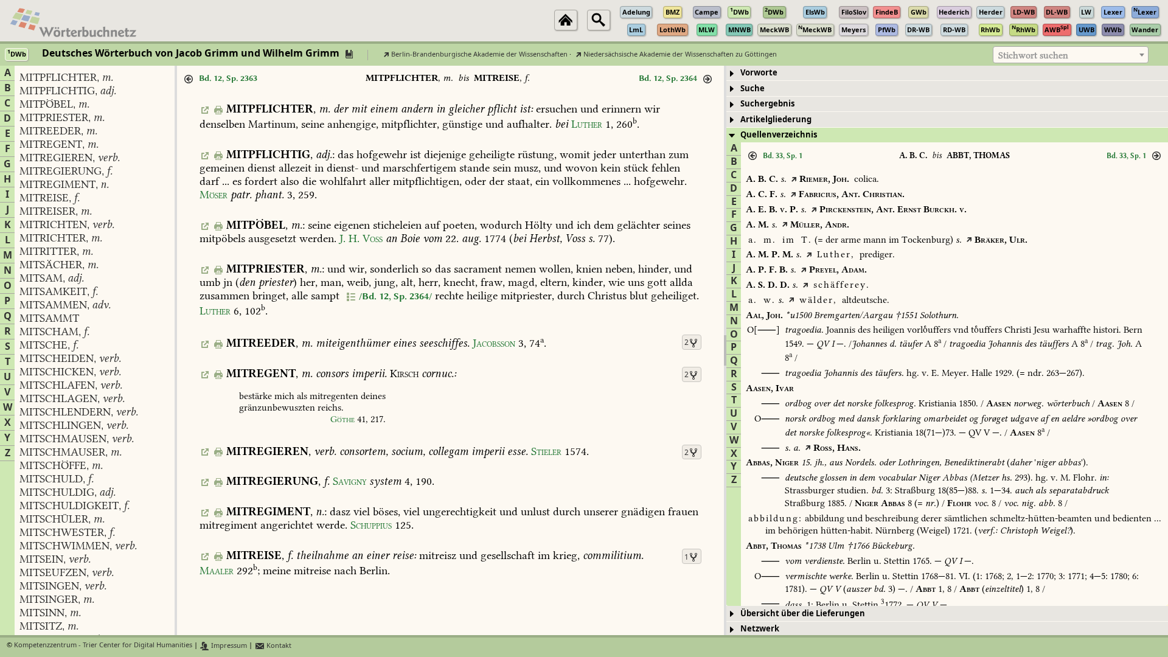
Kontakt (278, 645)
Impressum (228, 645)
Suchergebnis (767, 103)
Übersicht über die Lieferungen (802, 613)
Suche (752, 88)
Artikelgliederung (776, 119)
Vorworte (758, 72)
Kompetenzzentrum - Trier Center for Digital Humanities (103, 645)
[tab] (947, 73)
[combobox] (1071, 54)
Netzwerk (759, 628)
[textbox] (1070, 55)
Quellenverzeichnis (778, 135)
